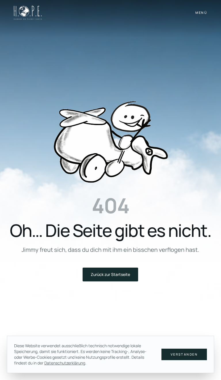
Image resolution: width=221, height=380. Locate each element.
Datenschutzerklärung (64, 363)
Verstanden (184, 354)
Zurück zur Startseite (110, 274)
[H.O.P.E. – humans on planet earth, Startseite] (28, 13)
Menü (201, 12)
